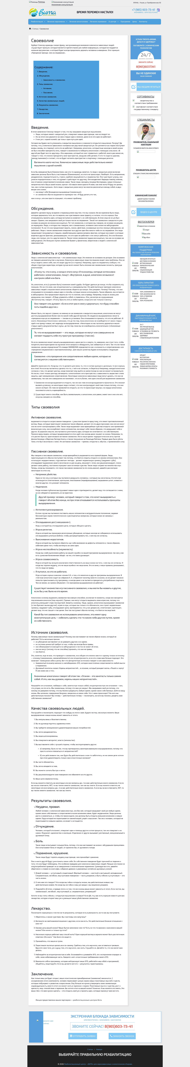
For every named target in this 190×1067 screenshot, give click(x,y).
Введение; (43, 71)
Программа (125, 21)
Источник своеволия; (48, 97)
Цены (134, 21)
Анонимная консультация (62, 4)
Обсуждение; (44, 76)
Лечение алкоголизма (78, 21)
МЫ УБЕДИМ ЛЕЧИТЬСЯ (148, 87)
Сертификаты (145, 96)
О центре (112, 21)
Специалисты (146, 119)
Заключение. (44, 113)
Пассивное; (48, 92)
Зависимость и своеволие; (54, 80)
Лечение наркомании (56, 21)
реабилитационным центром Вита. (87, 1000)
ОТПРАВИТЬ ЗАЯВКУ (84, 1036)
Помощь (41, 2)
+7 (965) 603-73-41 (143, 9)
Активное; (47, 88)
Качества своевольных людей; (51, 101)
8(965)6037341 (145, 66)
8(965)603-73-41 (119, 1026)
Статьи (35, 29)
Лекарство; (43, 109)
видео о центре (148, 212)
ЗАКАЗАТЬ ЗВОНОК (123, 1036)
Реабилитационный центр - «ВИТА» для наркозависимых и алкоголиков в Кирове (98, 1064)
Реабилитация (37, 21)
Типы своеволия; (46, 84)
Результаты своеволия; (48, 105)
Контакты (143, 21)
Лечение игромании (98, 21)
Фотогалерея (146, 221)
